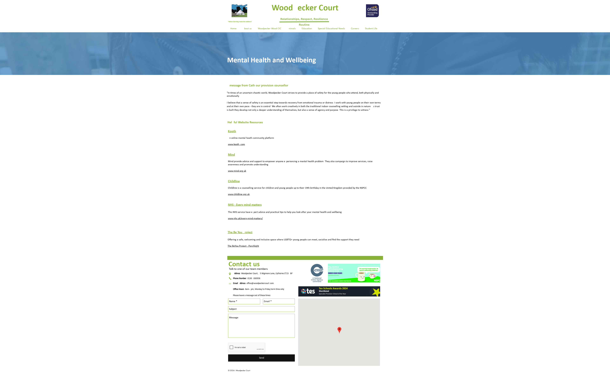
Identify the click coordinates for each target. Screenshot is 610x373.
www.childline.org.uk (239, 194)
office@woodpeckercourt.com (260, 283)
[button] (247, 28)
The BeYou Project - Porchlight (243, 246)
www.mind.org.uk (237, 171)
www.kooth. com (236, 144)
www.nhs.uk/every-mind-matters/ (245, 218)
